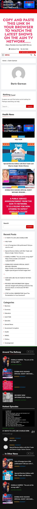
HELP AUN (18, 139)
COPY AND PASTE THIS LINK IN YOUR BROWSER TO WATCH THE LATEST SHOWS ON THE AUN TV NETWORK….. (18, 30)
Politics (7, 339)
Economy (21, 136)
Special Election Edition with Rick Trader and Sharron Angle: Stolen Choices (24, 464)
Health (7, 332)
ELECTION (8, 317)
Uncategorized (9, 343)
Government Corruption (12, 328)
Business (14, 136)
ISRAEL (7, 335)
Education (8, 313)
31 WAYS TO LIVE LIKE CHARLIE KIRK (16, 238)
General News (9, 324)
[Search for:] (14, 106)
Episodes (7, 321)
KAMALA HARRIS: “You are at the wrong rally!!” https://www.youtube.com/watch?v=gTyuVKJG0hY (19, 259)
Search (6, 223)
